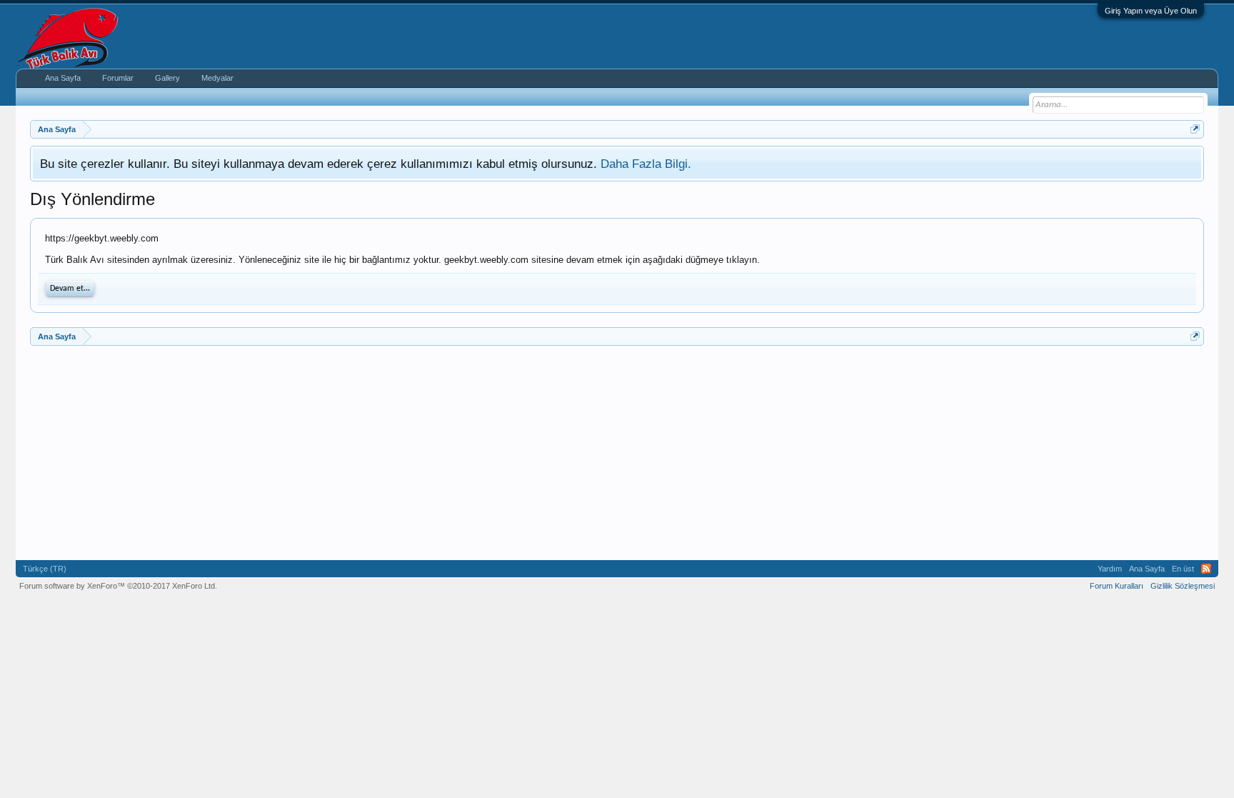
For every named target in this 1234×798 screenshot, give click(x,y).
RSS (1206, 569)
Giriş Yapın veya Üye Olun (1151, 10)
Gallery (167, 78)
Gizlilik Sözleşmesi (1182, 586)
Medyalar (217, 78)
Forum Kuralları (1116, 586)
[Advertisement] (458, 453)
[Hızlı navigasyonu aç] (1195, 129)
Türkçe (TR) (44, 568)
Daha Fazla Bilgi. (646, 163)
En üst (1183, 568)
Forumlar (118, 78)
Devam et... (70, 288)
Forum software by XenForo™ (118, 586)
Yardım (1110, 568)
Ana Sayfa (63, 78)
